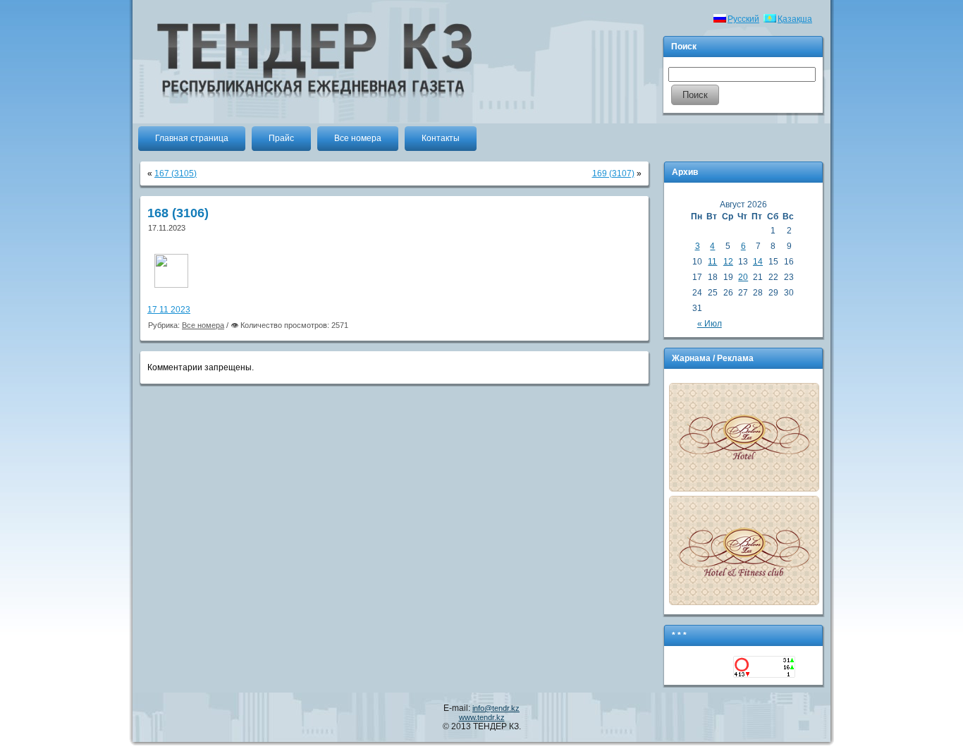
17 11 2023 (168, 310)
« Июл (709, 324)
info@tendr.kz (496, 708)
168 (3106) (178, 213)
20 (743, 277)
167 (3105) (175, 173)
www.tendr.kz (482, 717)
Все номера (203, 325)
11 (712, 262)
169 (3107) (613, 173)
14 (758, 262)
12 (728, 262)
